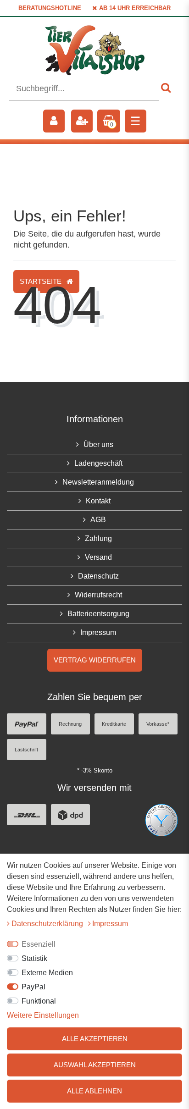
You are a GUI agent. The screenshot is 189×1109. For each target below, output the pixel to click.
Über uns (98, 444)
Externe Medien (47, 973)
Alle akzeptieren (95, 1039)
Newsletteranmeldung (98, 482)
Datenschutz (98, 576)
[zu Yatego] (161, 819)
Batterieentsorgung (98, 614)
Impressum (98, 632)
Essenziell (39, 944)
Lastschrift (26, 749)
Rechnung (70, 724)
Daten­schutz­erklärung (48, 923)
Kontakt (98, 501)
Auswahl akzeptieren (95, 1065)
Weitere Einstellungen (43, 1015)
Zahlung (98, 538)
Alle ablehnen (94, 1091)
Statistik (34, 958)
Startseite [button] (41, 281)
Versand (98, 557)
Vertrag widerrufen (95, 660)
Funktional (39, 1001)
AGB (98, 520)
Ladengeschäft (98, 463)
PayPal (33, 987)
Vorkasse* (157, 724)
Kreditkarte (114, 724)
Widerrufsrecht (98, 595)
